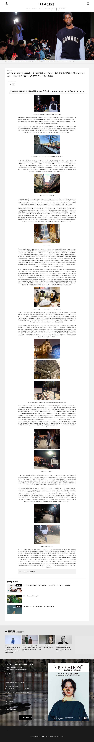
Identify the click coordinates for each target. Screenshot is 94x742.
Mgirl (53, 8)
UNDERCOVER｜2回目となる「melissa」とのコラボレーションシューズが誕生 (46, 585)
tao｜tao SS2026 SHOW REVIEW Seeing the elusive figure (46, 647)
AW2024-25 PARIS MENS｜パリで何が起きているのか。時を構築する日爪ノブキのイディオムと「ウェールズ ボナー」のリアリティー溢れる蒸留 (46, 61)
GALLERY (47, 8)
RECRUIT (9, 733)
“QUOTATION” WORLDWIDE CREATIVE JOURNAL (51, 736)
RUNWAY (34, 8)
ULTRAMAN (62, 8)
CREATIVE (40, 8)
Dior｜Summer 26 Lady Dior (31, 596)
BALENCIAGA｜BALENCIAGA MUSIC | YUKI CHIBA (38, 606)
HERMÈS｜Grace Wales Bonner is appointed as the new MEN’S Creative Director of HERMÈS (63, 648)
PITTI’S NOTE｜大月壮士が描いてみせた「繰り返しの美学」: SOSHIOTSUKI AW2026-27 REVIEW (30, 648)
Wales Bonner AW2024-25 (29, 571)
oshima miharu (10, 732)
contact (8, 731)
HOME (7, 61)
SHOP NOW (26, 717)
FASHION (28, 8)
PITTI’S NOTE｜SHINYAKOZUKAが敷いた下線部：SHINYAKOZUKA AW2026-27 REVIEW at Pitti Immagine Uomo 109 (12, 649)
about (8, 730)
